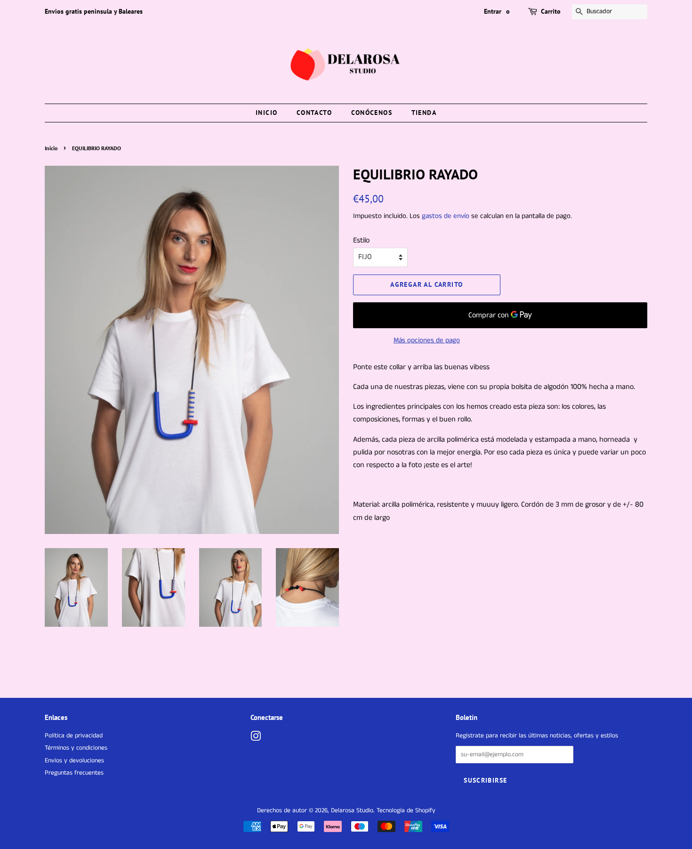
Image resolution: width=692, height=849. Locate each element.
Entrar (492, 11)
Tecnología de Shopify (406, 810)
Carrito (551, 11)
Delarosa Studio (352, 810)
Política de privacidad (74, 735)
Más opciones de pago (427, 340)
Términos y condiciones (76, 748)
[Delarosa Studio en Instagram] (255, 738)
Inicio (266, 112)
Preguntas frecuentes (74, 772)
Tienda (423, 112)
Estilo (361, 240)
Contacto (314, 112)
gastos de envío (445, 216)
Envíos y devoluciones (74, 760)
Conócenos (372, 112)
